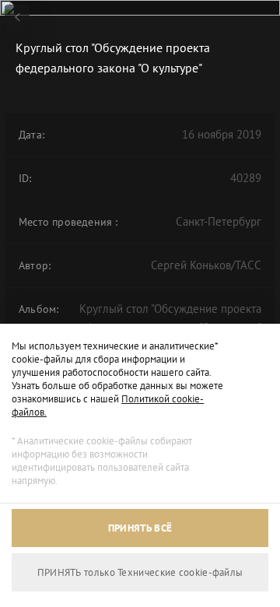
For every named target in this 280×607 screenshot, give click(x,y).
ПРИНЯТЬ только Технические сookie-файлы (140, 572)
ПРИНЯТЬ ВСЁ (140, 528)
